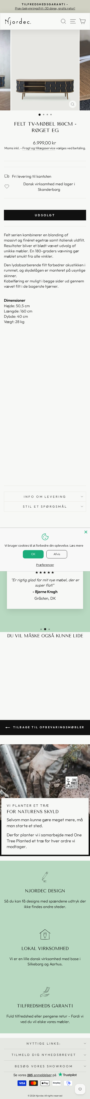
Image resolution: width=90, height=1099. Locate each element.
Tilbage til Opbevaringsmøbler (48, 727)
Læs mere (76, 545)
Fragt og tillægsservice (38, 148)
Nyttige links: (44, 1043)
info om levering (45, 496)
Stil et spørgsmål (45, 506)
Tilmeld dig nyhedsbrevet (44, 1055)
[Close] (86, 532)
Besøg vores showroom (44, 1066)
